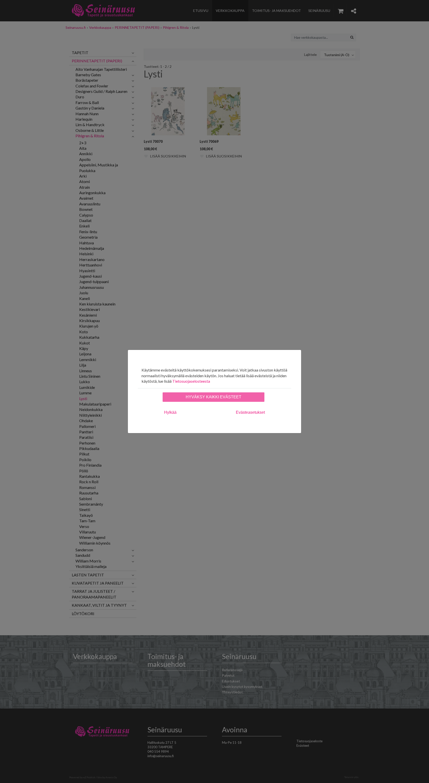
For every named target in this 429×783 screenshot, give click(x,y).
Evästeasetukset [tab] (250, 412)
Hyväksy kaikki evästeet (213, 397)
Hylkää (170, 412)
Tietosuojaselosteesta (191, 381)
